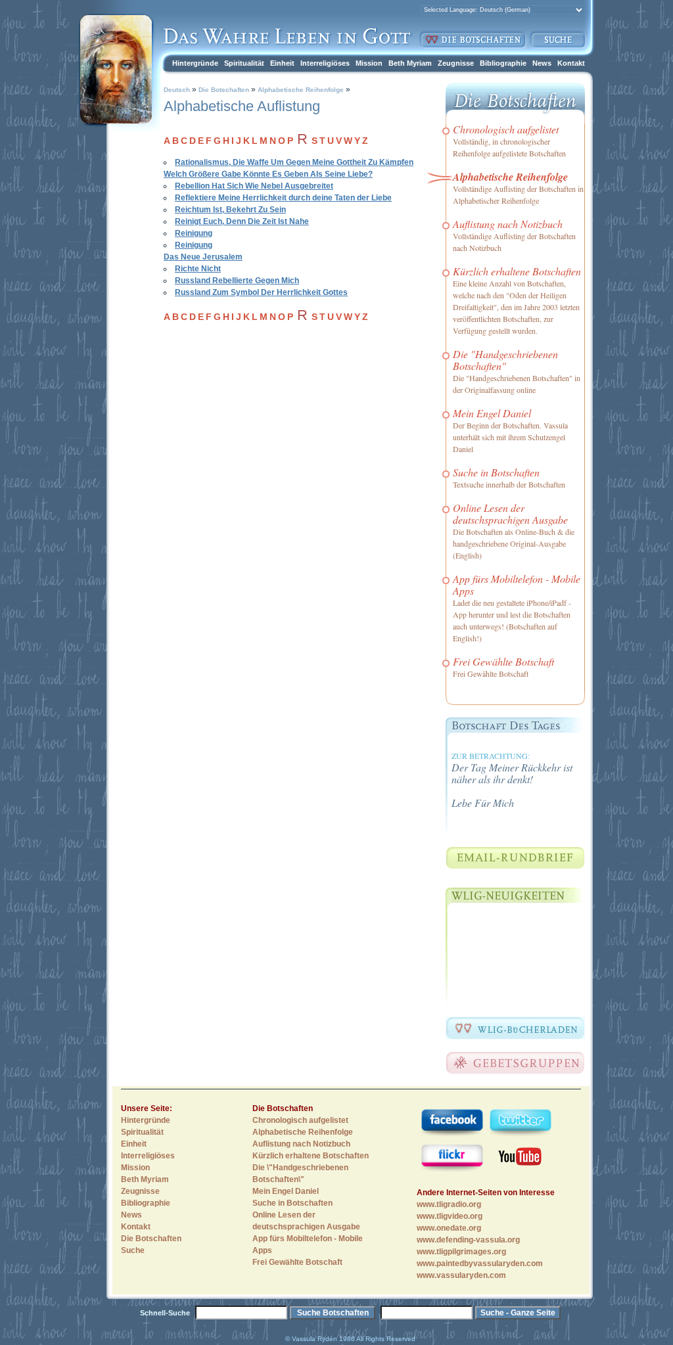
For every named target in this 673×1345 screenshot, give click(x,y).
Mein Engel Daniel (492, 413)
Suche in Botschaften (496, 472)
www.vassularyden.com (461, 1275)
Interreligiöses (325, 63)
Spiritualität (244, 63)
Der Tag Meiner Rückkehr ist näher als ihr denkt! (512, 773)
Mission (369, 63)
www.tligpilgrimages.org (461, 1251)
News (541, 63)
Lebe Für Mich (483, 802)
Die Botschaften (223, 89)
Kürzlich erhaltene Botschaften (517, 271)
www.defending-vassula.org (468, 1239)
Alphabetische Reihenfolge (300, 89)
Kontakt (571, 63)
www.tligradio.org (449, 1204)
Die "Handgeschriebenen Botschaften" (505, 360)
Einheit (282, 63)
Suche (133, 1250)
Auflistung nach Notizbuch (508, 224)
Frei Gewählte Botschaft (503, 661)
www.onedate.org (449, 1228)
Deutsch (177, 89)
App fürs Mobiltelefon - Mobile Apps (516, 584)
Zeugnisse (456, 63)
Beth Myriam (410, 63)
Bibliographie (503, 63)
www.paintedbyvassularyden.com (480, 1263)
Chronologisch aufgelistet (506, 129)
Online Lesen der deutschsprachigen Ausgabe (510, 513)
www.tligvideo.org (449, 1216)
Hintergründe (195, 63)
